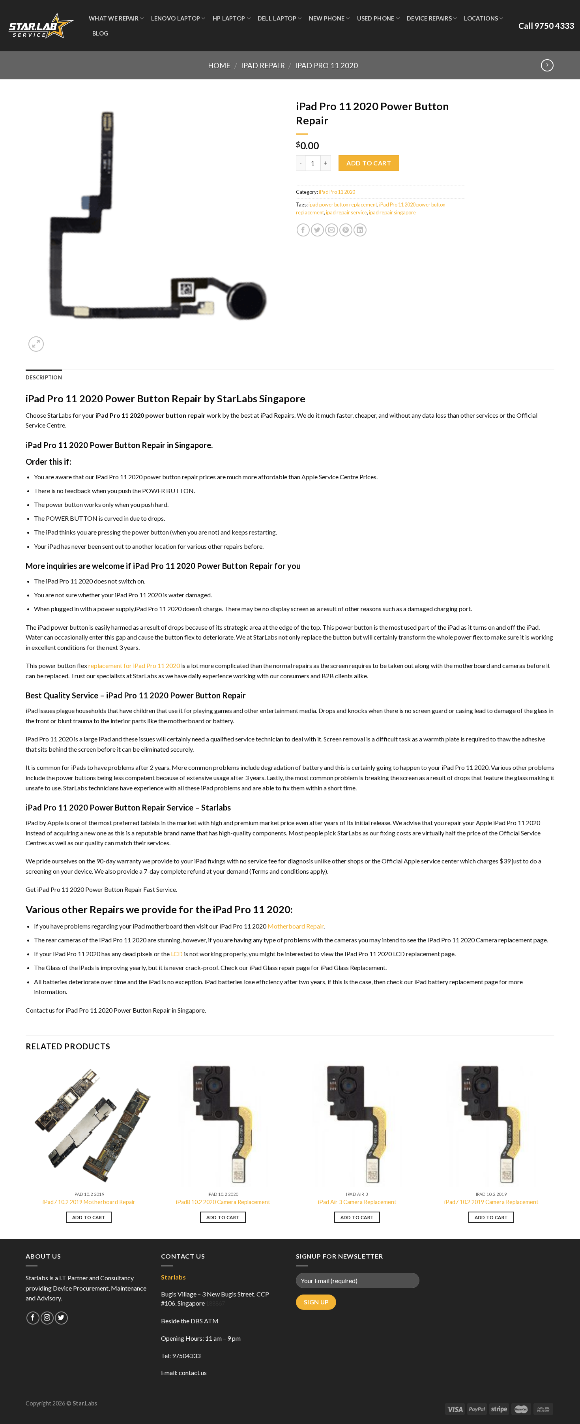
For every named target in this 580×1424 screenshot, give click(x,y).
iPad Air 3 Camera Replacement (357, 1202)
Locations (481, 18)
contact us (193, 1372)
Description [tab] (44, 377)
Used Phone (376, 18)
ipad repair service (346, 212)
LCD (177, 953)
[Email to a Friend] (331, 229)
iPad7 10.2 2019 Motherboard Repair (89, 1202)
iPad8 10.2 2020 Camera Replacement (223, 1202)
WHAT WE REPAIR (113, 18)
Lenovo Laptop (175, 18)
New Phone (327, 18)
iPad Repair (263, 65)
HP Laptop (229, 18)
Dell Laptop (277, 18)
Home (219, 65)
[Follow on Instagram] (47, 1318)
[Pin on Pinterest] (345, 229)
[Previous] (26, 1149)
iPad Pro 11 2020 (326, 65)
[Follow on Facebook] (32, 1318)
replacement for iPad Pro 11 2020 (134, 665)
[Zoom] (36, 344)
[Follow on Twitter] (61, 1318)
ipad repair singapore (392, 212)
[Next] (554, 1149)
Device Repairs (429, 18)
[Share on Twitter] (317, 229)
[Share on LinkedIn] (360, 229)
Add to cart (368, 163)
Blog (100, 33)
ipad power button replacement (343, 204)
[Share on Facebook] (303, 229)
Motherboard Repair (296, 926)
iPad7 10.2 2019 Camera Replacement (491, 1202)
